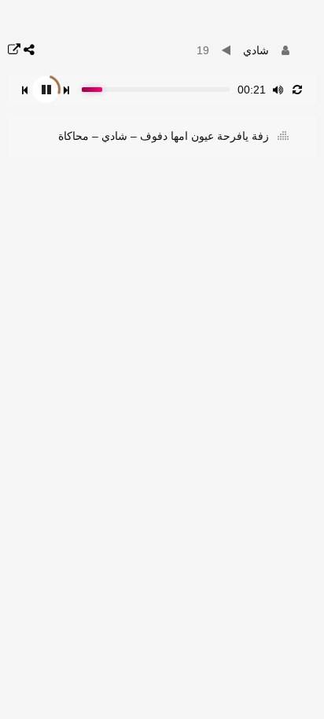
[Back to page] (14, 50)
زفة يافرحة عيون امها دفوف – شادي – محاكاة (165, 136)
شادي (256, 50)
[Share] (29, 50)
